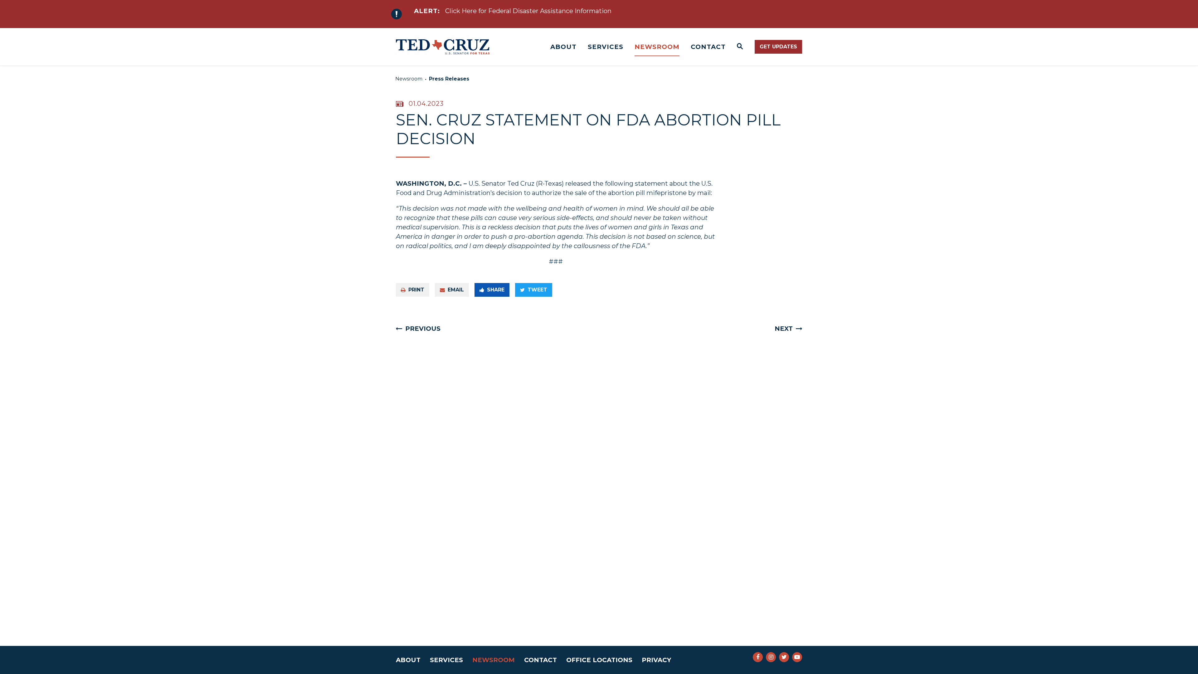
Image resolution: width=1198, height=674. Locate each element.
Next (784, 328)
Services (605, 47)
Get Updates (778, 47)
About (563, 47)
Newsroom (657, 47)
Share (495, 290)
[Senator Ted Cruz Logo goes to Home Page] (442, 46)
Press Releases (449, 79)
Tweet (537, 290)
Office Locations (599, 660)
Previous (423, 328)
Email (456, 290)
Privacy (656, 660)
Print (416, 290)
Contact (708, 47)
